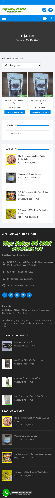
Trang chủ (20, 40)
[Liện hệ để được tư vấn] (6, 492)
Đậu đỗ (29, 40)
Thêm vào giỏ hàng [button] (14, 112)
